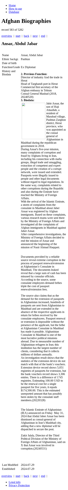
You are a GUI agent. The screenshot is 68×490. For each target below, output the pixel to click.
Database (14, 11)
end (43, 35)
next (35, 35)
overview (6, 35)
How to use (15, 8)
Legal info (14, 482)
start (18, 35)
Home (12, 5)
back (26, 35)
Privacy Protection (19, 485)
